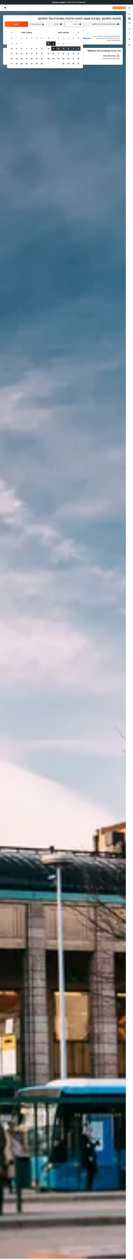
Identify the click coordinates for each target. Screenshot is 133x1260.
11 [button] (53, 49)
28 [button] (73, 64)
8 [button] (68, 49)
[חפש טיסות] (129, 14)
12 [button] (48, 49)
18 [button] (53, 54)
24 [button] (58, 59)
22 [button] (68, 59)
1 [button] (68, 44)
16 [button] (63, 54)
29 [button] (68, 64)
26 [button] (48, 59)
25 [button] (53, 59)
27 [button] (78, 64)
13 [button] (78, 54)
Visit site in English (58, 2)
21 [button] (73, 59)
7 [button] (73, 49)
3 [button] (58, 44)
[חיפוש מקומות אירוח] (129, 18)
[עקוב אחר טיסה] (129, 33)
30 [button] (63, 64)
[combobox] (100, 24)
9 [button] (63, 49)
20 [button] (78, 59)
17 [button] (58, 54)
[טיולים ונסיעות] (129, 39)
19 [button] (48, 54)
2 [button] (63, 44)
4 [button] (53, 44)
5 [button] (48, 44)
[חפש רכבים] (129, 23)
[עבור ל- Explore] (129, 29)
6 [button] (78, 49)
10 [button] (58, 49)
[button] (2, 2)
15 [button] (68, 54)
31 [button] (11, 64)
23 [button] (63, 59)
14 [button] (73, 54)
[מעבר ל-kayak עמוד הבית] (119, 8)
